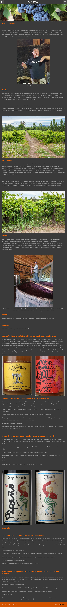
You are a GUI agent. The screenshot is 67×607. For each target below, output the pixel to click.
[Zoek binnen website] (2, 2)
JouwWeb (62, 604)
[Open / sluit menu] (65, 2)
